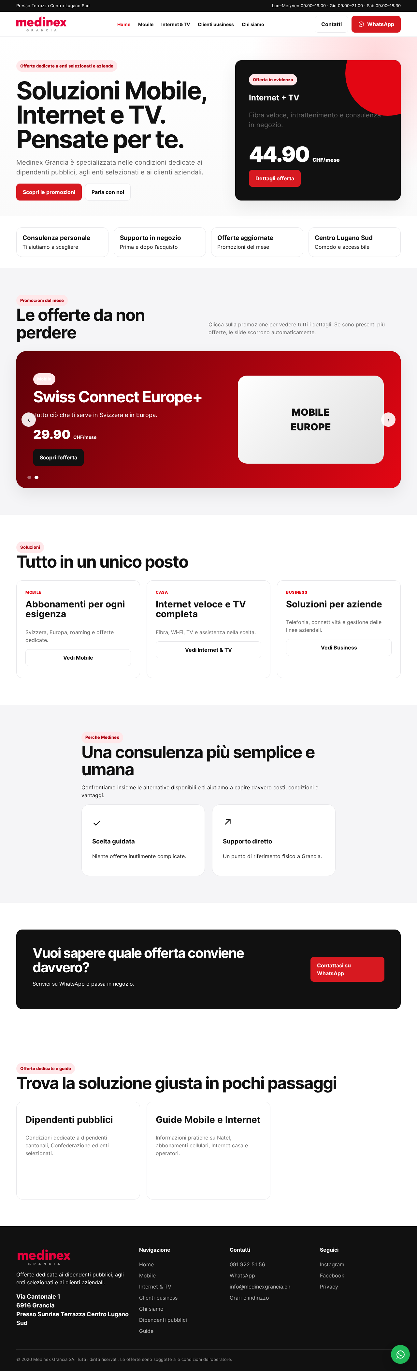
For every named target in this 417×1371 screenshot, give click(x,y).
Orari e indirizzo (249, 1297)
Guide (146, 1331)
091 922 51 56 (247, 1264)
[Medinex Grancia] (41, 24)
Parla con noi (108, 192)
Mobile (145, 24)
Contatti (331, 24)
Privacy (329, 1286)
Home (123, 24)
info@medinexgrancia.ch (260, 1286)
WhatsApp (380, 24)
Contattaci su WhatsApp (334, 969)
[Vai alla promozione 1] (29, 477)
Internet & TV (175, 24)
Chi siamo (253, 24)
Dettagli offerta (274, 178)
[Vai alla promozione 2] (36, 477)
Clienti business (216, 24)
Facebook (332, 1275)
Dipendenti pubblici (163, 1320)
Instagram (332, 1264)
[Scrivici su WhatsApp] (400, 1354)
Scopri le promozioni (49, 192)
